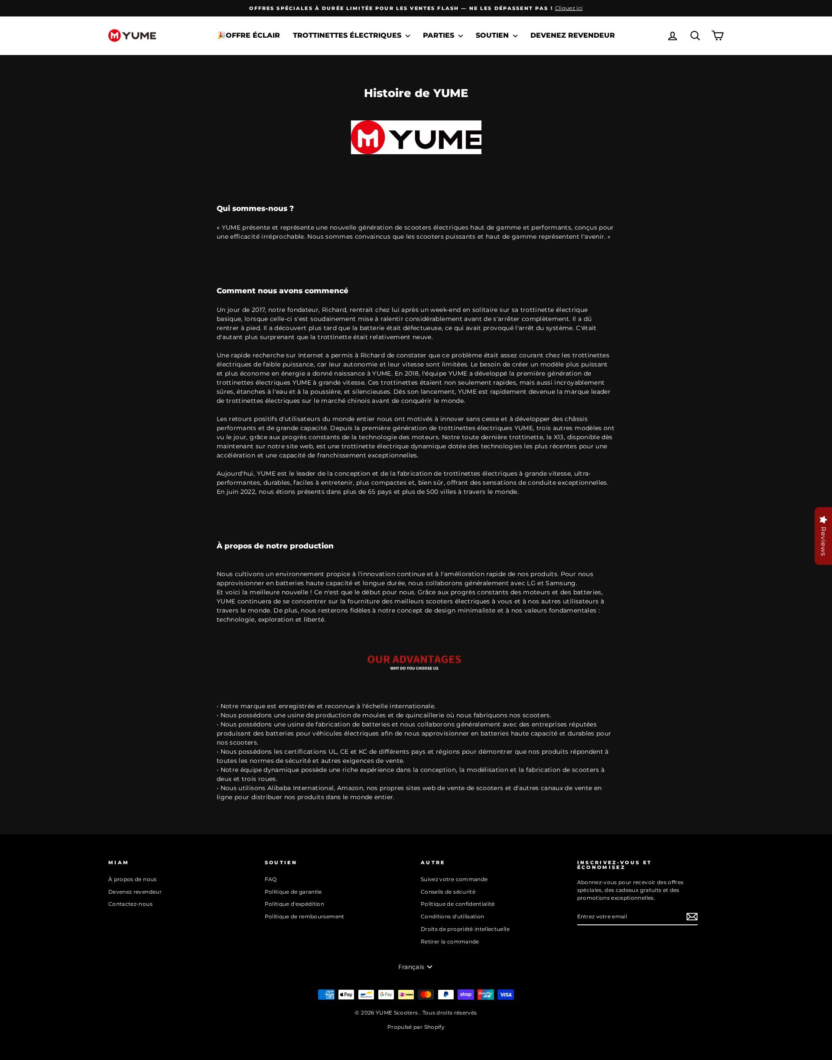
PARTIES (439, 35)
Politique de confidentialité (458, 904)
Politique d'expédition (295, 904)
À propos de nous (132, 879)
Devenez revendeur (572, 35)
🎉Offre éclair (248, 35)
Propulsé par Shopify (416, 1027)
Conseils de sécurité (448, 891)
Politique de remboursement (304, 916)
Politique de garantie (293, 891)
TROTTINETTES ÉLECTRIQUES (348, 35)
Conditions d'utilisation (452, 916)
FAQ (271, 879)
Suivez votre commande (454, 879)
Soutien (493, 35)
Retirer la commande (450, 941)
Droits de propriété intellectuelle (465, 929)
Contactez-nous (130, 904)
